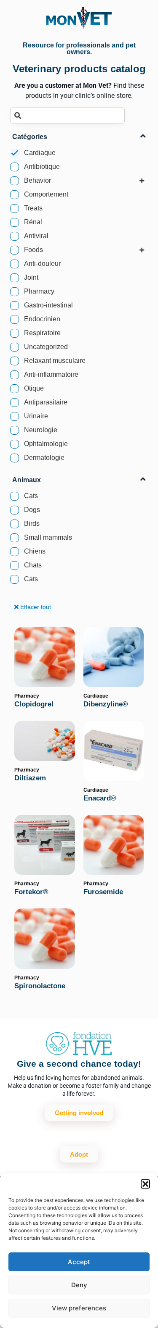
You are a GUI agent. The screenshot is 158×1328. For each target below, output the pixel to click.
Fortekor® (31, 892)
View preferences (79, 1308)
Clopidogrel (34, 704)
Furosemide (103, 892)
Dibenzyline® (105, 704)
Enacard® (99, 798)
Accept (79, 1262)
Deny (79, 1285)
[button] (145, 1184)
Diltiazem (30, 778)
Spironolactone (39, 986)
